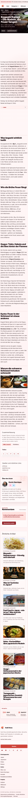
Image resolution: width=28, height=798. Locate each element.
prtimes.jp (4, 466)
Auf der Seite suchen (6, 739)
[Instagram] (13, 750)
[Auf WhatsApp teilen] (14, 453)
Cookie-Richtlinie (20, 794)
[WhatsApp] (21, 750)
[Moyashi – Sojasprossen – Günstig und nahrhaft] (14, 544)
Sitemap (15, 796)
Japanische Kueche (11, 30)
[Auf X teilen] (7, 453)
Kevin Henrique (4, 14)
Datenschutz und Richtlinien (8, 794)
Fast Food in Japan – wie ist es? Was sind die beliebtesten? (13, 612)
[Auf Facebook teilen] (10, 453)
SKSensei (23, 6)
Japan (2, 757)
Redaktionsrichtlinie (6, 776)
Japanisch (3, 759)
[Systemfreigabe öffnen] (3, 453)
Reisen (2, 764)
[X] (9, 750)
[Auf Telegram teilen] (17, 453)
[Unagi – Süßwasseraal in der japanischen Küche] (14, 659)
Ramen (6, 10)
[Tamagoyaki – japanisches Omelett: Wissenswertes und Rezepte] (14, 684)
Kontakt (3, 774)
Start (8, 6)
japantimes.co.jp (6, 468)
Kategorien (14, 6)
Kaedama (11, 412)
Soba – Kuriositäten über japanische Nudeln (14, 642)
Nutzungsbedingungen (6, 796)
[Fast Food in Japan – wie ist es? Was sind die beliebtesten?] (14, 600)
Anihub (3, 782)
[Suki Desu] (2, 6)
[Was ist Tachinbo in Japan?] (14, 573)
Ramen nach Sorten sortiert (19, 153)
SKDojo (3, 787)
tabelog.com (5, 470)
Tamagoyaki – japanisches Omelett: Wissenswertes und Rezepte (12, 696)
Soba (25, 402)
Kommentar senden (9, 523)
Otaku (2, 762)
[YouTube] (2, 750)
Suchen (14, 746)
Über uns (3, 770)
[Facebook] (5, 750)
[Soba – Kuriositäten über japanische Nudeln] (14, 632)
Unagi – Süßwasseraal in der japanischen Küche (12, 671)
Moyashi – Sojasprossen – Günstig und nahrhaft (13, 555)
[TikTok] (17, 750)
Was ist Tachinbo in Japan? (11, 584)
